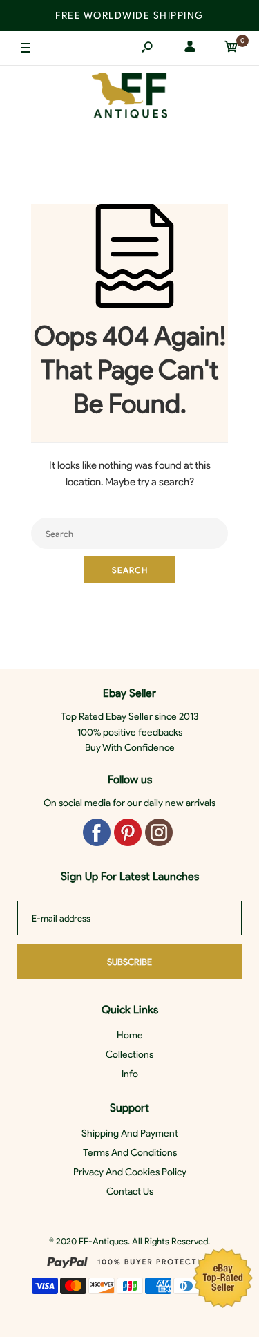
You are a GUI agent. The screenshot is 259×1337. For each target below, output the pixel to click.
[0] (231, 48)
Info (130, 1074)
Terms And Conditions (130, 1153)
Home (130, 1035)
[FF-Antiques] (130, 98)
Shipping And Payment (129, 1133)
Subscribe (129, 962)
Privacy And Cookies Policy (129, 1172)
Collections (129, 1054)
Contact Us (129, 1191)
